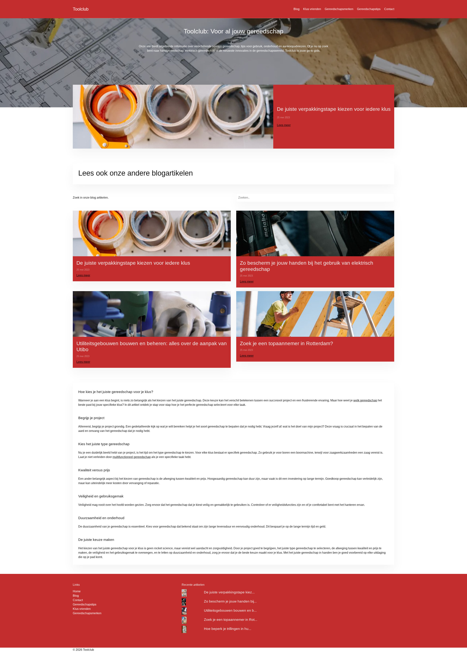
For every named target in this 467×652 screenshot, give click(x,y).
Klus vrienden (312, 9)
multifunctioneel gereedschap (132, 457)
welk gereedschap (365, 400)
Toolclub (80, 9)
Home (77, 591)
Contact (389, 9)
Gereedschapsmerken (339, 9)
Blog (297, 9)
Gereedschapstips (369, 9)
